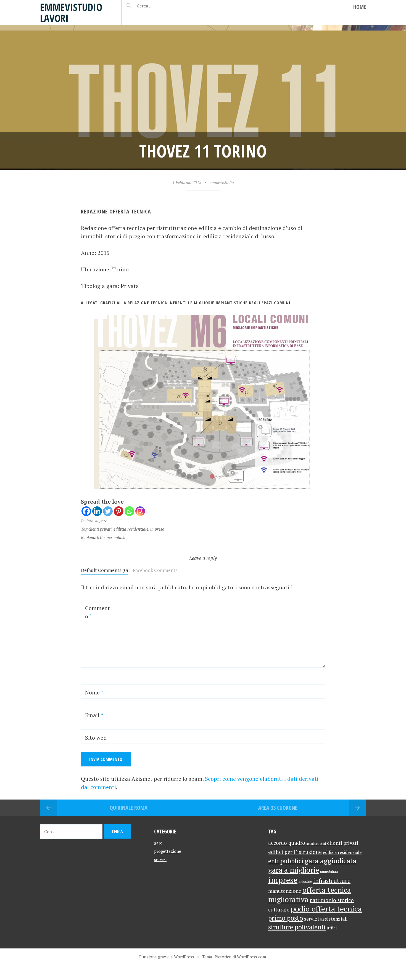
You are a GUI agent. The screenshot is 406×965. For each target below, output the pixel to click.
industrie (305, 881)
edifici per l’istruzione (295, 852)
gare (103, 520)
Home (359, 6)
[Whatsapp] (129, 511)
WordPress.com (251, 956)
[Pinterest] (118, 511)
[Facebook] (86, 511)
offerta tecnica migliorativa (309, 894)
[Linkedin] (97, 511)
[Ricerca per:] (159, 6)
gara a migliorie (293, 870)
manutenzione (284, 891)
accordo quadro (286, 843)
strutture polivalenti (297, 927)
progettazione (167, 851)
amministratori (316, 844)
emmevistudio (222, 182)
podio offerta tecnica (326, 908)
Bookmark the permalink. (103, 537)
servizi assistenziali (326, 919)
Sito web (96, 737)
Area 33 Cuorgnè (277, 807)
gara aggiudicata (330, 860)
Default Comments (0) (104, 570)
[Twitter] (108, 511)
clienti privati (100, 529)
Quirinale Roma (128, 807)
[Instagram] (140, 511)
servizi (160, 859)
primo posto (285, 918)
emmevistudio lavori (71, 12)
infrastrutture (331, 880)
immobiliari (329, 871)
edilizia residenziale (131, 529)
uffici (332, 928)
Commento (97, 612)
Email (94, 715)
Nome (94, 692)
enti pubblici (286, 861)
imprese (157, 529)
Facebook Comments (155, 570)
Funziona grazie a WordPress (166, 956)
